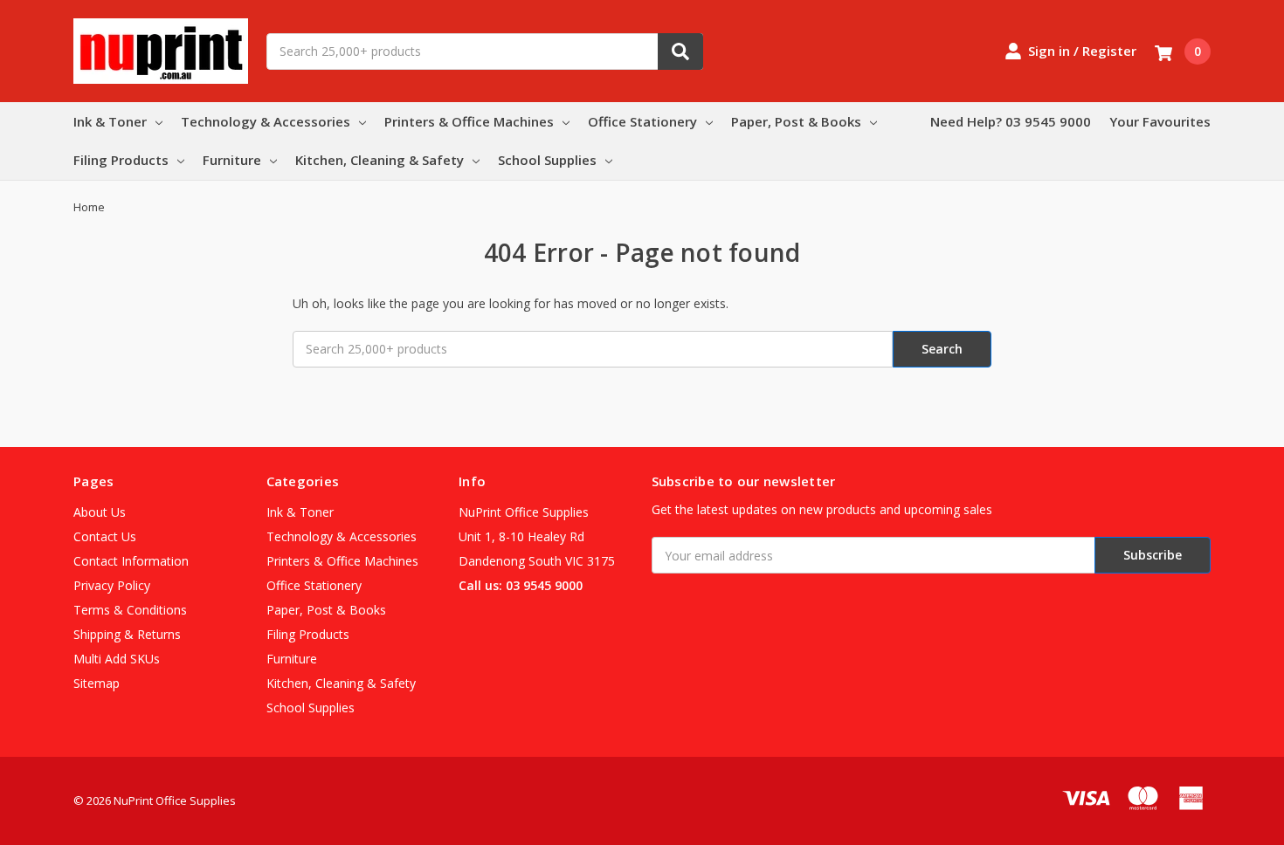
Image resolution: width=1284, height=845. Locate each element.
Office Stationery (642, 121)
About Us (99, 512)
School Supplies (547, 159)
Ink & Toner (110, 121)
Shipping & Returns (127, 634)
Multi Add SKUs (116, 658)
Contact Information (131, 561)
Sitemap (96, 683)
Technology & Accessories (265, 121)
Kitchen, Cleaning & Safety (379, 159)
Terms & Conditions (130, 609)
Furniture (232, 159)
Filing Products (121, 159)
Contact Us (104, 536)
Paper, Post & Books (796, 121)
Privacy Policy (111, 585)
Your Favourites (1160, 121)
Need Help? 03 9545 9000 (1010, 121)
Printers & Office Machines (469, 121)
